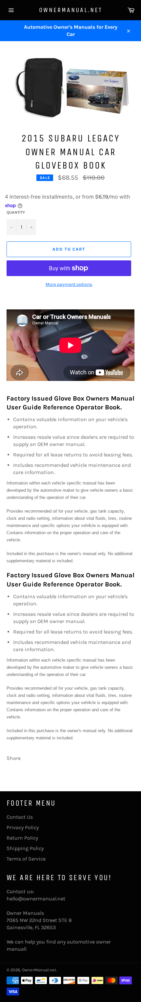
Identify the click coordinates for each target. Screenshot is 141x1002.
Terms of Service (26, 859)
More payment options (69, 284)
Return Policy (22, 838)
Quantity (16, 212)
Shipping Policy (25, 848)
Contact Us (20, 817)
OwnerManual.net (70, 10)
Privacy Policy (23, 827)
